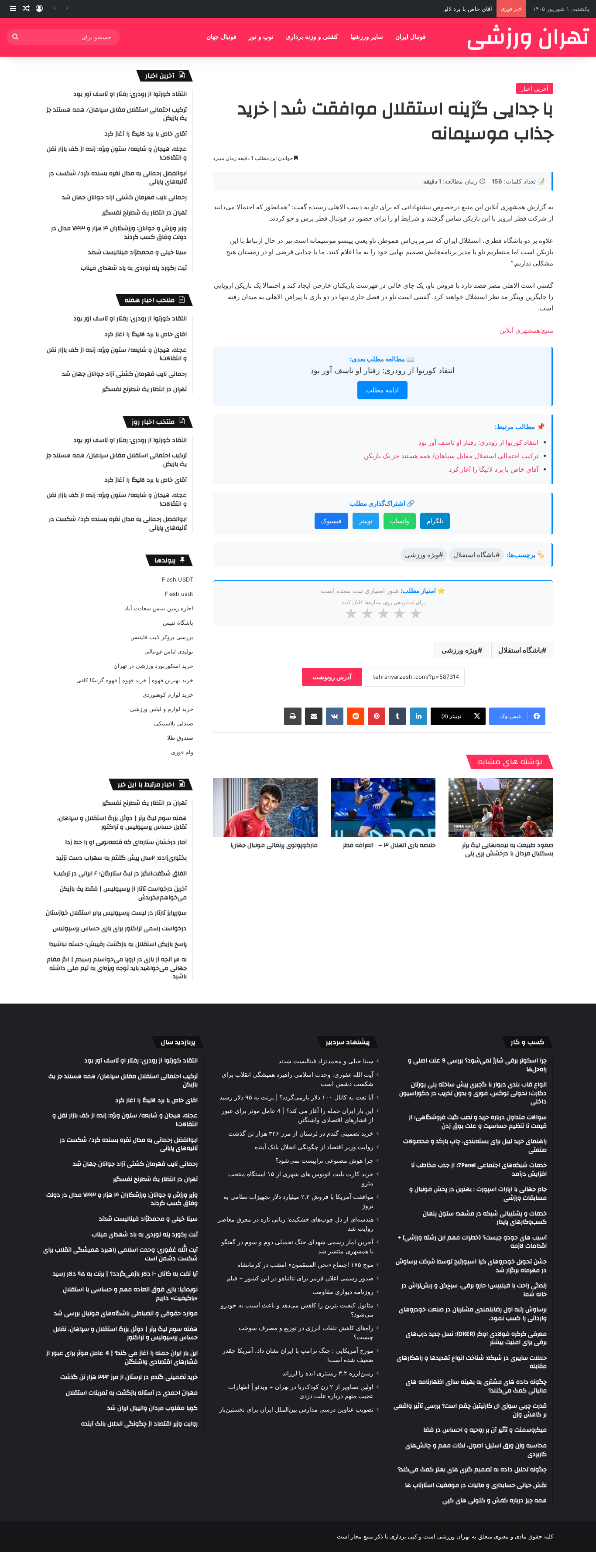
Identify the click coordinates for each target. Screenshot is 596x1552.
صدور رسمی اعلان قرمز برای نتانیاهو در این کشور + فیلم (299, 1278)
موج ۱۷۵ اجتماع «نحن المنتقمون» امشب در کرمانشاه (305, 1264)
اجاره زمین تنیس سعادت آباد (158, 608)
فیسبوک (331, 520)
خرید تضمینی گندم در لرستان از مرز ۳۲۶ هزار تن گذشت (300, 1133)
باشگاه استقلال (520, 650)
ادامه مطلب (382, 390)
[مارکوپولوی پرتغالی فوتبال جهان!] (265, 807)
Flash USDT (177, 579)
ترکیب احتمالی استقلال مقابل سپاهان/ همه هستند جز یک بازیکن (451, 456)
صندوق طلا (180, 737)
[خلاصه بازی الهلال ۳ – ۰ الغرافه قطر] (383, 807)
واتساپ (399, 520)
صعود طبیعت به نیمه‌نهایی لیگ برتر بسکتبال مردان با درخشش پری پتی (507, 849)
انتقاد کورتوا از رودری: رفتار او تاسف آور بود (382, 370)
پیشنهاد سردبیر (348, 1042)
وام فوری (182, 752)
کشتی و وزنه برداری (312, 37)
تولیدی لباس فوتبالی (168, 651)
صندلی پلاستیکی (173, 723)
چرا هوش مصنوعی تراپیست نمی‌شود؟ (324, 1160)
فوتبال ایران (410, 37)
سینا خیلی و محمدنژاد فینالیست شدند (325, 1061)
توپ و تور (261, 37)
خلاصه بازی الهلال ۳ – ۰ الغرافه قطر (389, 845)
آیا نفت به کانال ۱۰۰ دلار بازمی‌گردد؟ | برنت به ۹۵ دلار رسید (296, 1097)
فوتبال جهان (221, 37)
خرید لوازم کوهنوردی (168, 694)
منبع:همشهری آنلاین (526, 330)
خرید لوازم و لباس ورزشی (161, 708)
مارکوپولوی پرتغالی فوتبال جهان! (274, 845)
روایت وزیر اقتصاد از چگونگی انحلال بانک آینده (314, 1147)
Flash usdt (179, 593)
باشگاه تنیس (178, 622)
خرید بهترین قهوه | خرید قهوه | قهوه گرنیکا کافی (134, 680)
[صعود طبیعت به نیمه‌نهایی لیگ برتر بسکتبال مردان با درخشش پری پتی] (501, 807)
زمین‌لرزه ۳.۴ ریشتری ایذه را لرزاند (327, 1373)
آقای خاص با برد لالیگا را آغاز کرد (452, 8)
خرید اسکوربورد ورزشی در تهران (153, 665)
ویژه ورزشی (460, 650)
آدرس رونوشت (332, 677)
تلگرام (435, 520)
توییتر (366, 520)
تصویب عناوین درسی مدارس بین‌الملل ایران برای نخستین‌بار (296, 1409)
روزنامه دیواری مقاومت (342, 1291)
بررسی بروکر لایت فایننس (161, 636)
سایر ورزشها (366, 37)
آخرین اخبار (534, 88)
